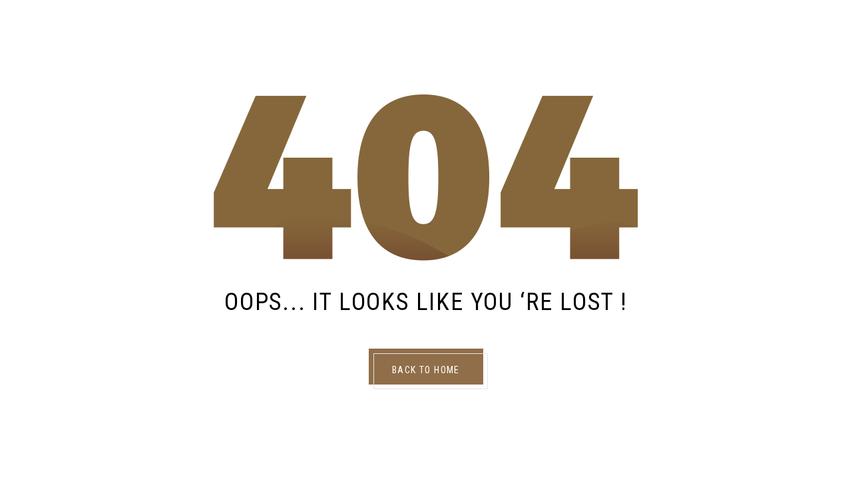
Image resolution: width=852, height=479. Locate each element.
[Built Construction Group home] (110, 39)
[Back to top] (815, 462)
